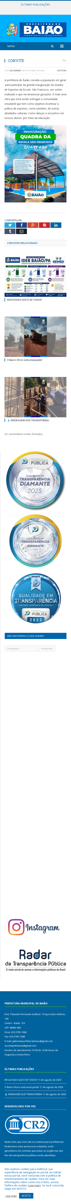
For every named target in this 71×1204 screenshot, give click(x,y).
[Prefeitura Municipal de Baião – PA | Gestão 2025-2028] (35, 29)
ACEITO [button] (26, 1195)
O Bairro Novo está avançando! (34, 8)
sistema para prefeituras (49, 1141)
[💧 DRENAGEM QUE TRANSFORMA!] (35, 397)
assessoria (29, 1146)
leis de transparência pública (21, 1155)
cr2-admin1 (15, 70)
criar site (26, 1141)
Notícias (61, 70)
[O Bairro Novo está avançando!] (35, 337)
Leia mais (34, 1185)
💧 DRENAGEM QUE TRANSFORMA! (28, 420)
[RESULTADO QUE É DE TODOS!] (35, 276)
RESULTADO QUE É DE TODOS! (24, 299)
